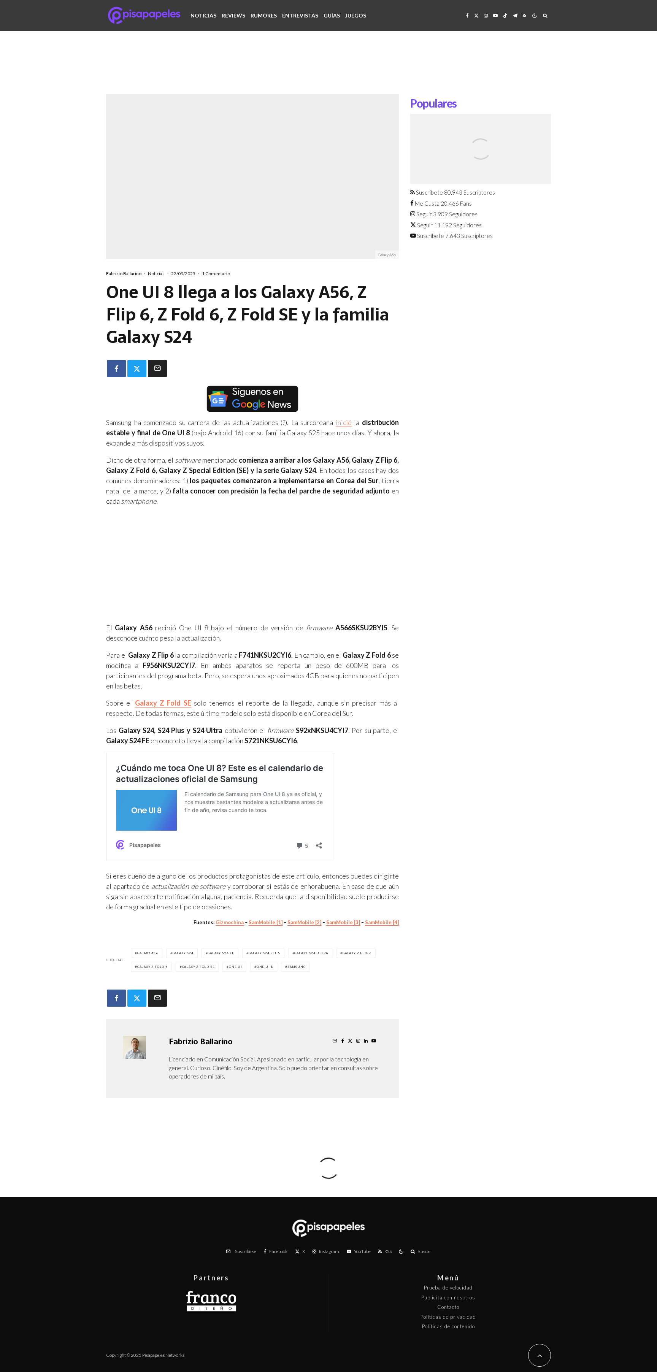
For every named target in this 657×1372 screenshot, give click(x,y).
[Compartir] (116, 368)
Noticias (203, 15)
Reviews (233, 15)
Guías (332, 15)
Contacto (448, 1307)
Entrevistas (300, 15)
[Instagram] (485, 15)
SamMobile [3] (343, 922)
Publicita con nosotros (448, 1297)
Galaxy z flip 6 (357, 953)
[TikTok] (505, 15)
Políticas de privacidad (448, 1317)
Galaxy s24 (183, 953)
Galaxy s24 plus (264, 953)
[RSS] (524, 15)
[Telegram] (515, 15)
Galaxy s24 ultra (311, 953)
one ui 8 (265, 967)
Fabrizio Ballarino (123, 273)
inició (344, 422)
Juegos (355, 15)
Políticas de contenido (448, 1326)
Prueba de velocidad (448, 1288)
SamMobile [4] (382, 922)
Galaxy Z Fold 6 (152, 967)
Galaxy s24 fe (221, 953)
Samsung (296, 967)
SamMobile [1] (265, 922)
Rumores (264, 15)
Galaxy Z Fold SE (198, 967)
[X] (476, 15)
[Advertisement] (328, 68)
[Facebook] (467, 15)
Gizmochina (230, 922)
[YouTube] (495, 15)
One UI (235, 967)
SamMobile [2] (304, 922)
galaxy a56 (147, 953)
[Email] (157, 368)
